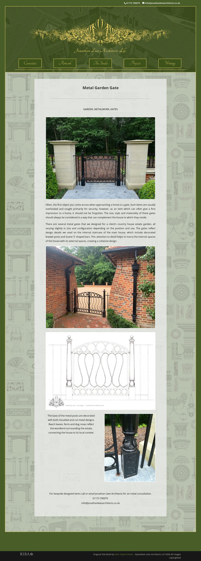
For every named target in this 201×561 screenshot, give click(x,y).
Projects (135, 63)
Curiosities (30, 63)
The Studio (100, 63)
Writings (169, 63)
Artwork (65, 63)
